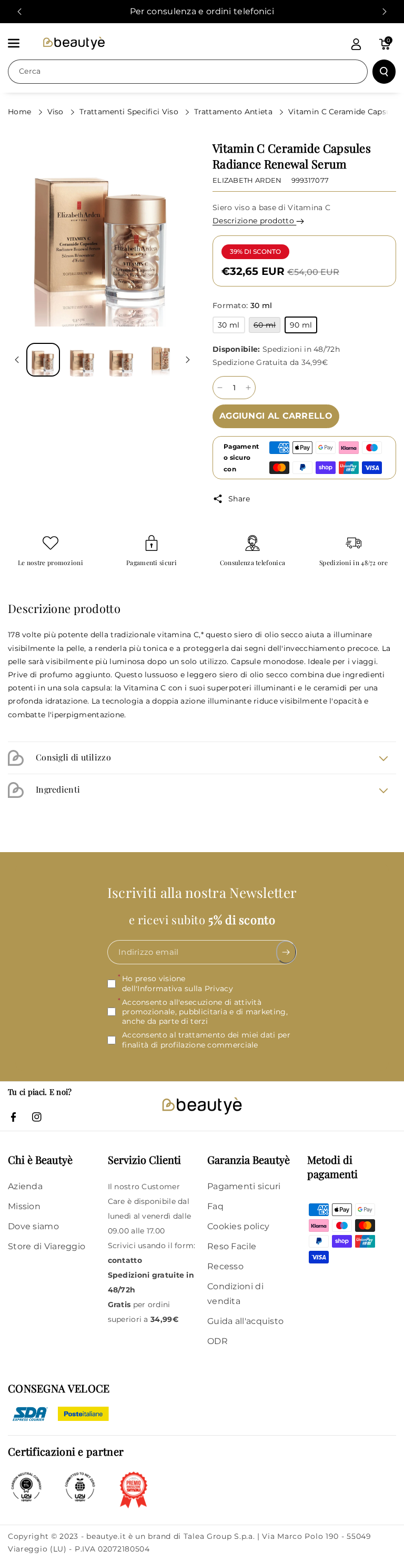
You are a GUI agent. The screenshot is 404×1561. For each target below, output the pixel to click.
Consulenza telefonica (252, 563)
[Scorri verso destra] (188, 360)
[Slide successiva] (384, 11)
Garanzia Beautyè (248, 1159)
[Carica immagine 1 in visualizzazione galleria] (43, 360)
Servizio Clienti (144, 1159)
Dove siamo (33, 1226)
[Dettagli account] (356, 44)
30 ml (231, 326)
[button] (19, 43)
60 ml (267, 326)
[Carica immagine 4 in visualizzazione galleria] (160, 360)
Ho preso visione (177, 983)
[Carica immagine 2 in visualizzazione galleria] (82, 360)
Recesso (225, 1266)
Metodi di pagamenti (332, 1166)
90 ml (304, 326)
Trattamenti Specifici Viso (129, 111)
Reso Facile (231, 1246)
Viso (56, 111)
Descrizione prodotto (254, 220)
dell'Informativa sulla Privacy (177, 988)
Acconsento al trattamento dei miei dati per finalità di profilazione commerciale (206, 1039)
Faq (215, 1206)
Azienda (25, 1186)
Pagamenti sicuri (151, 563)
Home (21, 111)
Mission (24, 1206)
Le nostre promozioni (50, 563)
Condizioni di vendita (235, 1293)
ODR (217, 1341)
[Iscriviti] (286, 952)
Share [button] (239, 498)
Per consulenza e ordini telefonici (202, 11)
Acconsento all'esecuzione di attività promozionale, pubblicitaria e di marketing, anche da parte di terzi (205, 1011)
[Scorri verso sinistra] (17, 360)
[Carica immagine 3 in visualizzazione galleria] (121, 360)
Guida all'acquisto (245, 1321)
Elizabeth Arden (247, 180)
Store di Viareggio (46, 1246)
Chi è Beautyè (40, 1159)
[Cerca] (384, 72)
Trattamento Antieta (234, 111)
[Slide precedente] (19, 11)
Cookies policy (238, 1226)
